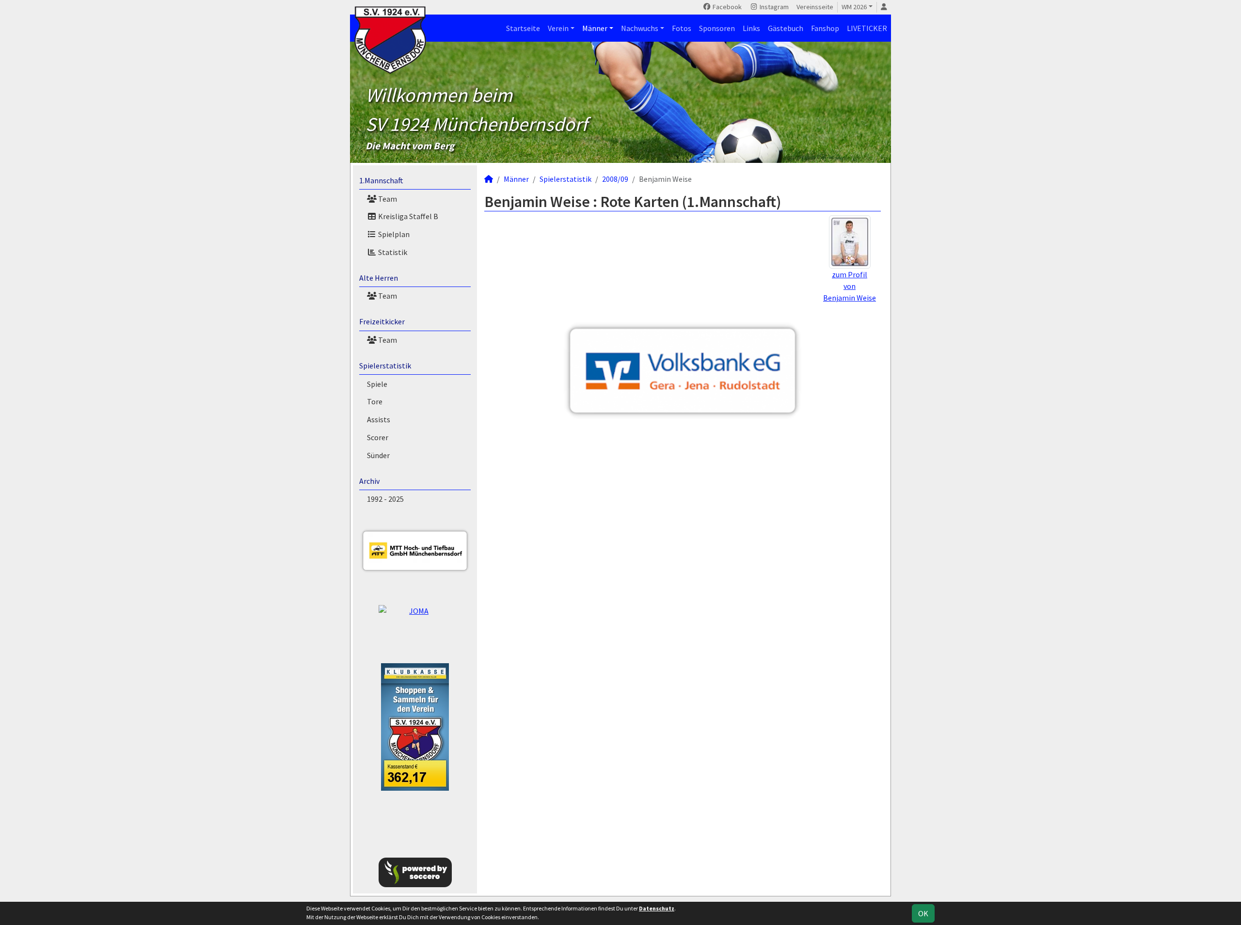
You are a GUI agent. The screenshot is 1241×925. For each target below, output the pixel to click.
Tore (374, 401)
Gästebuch (785, 28)
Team (387, 199)
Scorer (377, 437)
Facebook (726, 6)
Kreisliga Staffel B (407, 216)
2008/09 (615, 179)
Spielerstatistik (385, 365)
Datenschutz (656, 908)
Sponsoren (717, 28)
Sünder (378, 455)
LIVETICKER (867, 28)
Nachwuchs (639, 28)
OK (923, 913)
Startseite (523, 28)
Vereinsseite (814, 6)
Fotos (681, 28)
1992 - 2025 (385, 499)
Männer (594, 28)
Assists (378, 419)
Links (751, 28)
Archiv (369, 481)
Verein (558, 28)
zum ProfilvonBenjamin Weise (849, 286)
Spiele (377, 384)
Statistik (392, 252)
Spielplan (393, 234)
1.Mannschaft (381, 180)
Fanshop (825, 28)
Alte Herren (378, 278)
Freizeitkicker (382, 321)
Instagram (773, 6)
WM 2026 (854, 6)
